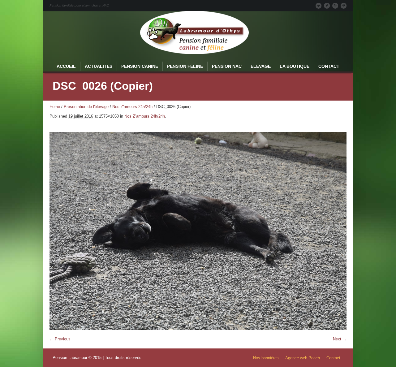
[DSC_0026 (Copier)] (198, 231)
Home (55, 106)
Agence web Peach (302, 358)
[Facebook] (327, 5)
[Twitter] (318, 5)
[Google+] (335, 5)
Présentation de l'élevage (86, 106)
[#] (343, 5)
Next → (339, 339)
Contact (333, 358)
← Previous (60, 339)
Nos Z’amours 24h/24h (144, 116)
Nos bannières (266, 358)
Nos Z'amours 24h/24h (132, 106)
